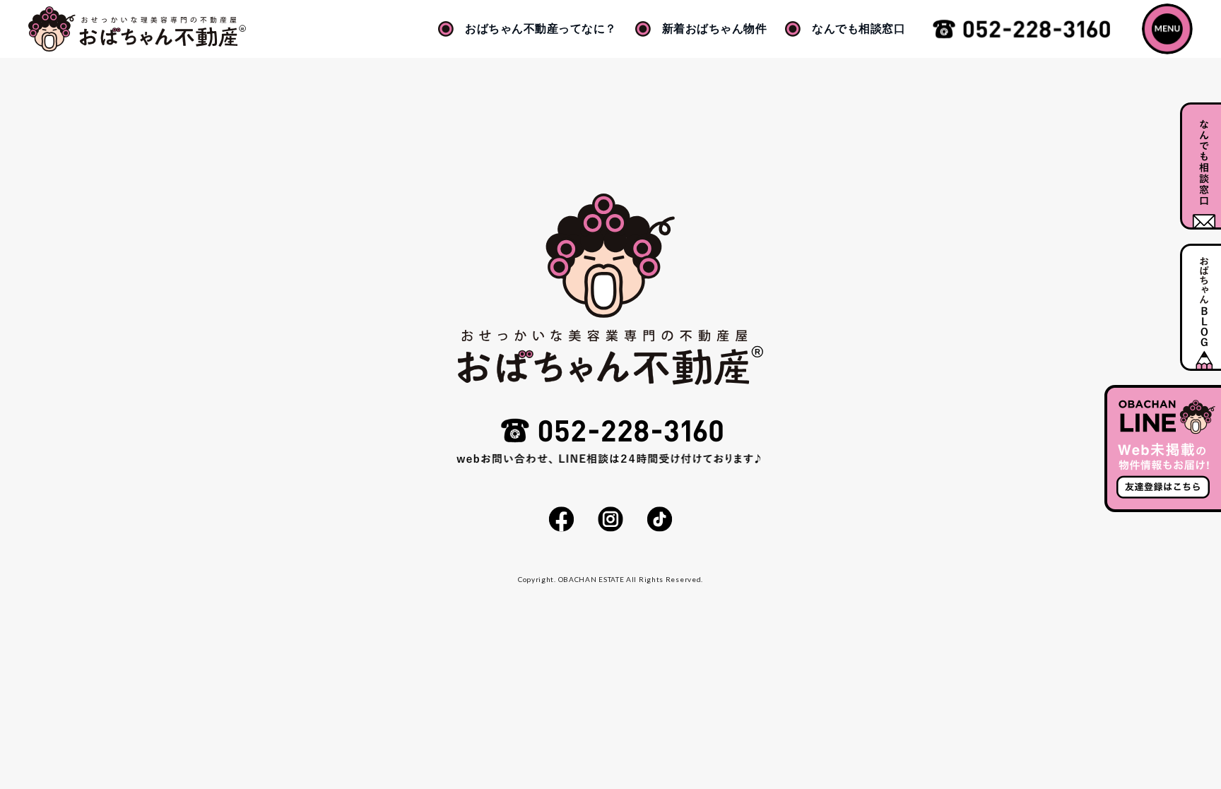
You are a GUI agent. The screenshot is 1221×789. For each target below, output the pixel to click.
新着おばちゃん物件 (714, 29)
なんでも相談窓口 (858, 29)
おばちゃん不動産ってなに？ (541, 29)
